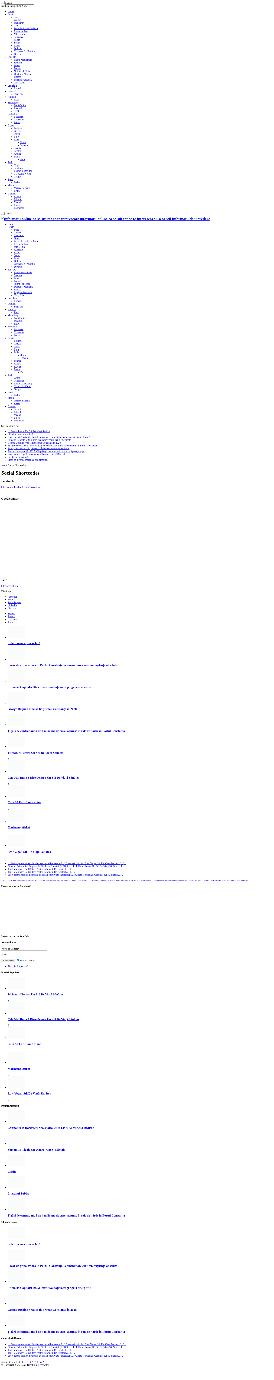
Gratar (17, 25)
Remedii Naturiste (56, 880)
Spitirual (18, 62)
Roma (23, 142)
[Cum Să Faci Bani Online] (16, 796)
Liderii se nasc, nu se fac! (20, 434)
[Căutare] (2, 3)
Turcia (17, 133)
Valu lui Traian (6, 880)
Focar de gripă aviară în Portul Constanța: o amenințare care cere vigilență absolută (49, 437)
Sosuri (17, 42)
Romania (12, 114)
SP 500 (37, 880)
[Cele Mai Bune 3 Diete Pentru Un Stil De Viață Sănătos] (16, 771)
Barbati (17, 68)
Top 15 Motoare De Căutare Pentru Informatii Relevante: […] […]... (42, 869)
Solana (43, 880)
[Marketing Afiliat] (16, 821)
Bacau (17, 122)
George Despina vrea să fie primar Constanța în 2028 (34, 442)
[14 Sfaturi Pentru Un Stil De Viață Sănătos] (16, 746)
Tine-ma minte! (27, 960)
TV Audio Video (22, 173)
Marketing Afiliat (19, 827)
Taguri (11, 622)
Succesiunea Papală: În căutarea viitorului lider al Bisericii (36, 454)
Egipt (16, 136)
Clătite (12, 1171)
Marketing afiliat (114, 880)
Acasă (4, 465)
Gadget (17, 176)
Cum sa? (12, 91)
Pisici (16, 99)
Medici (17, 202)
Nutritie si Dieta (22, 71)
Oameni (12, 193)
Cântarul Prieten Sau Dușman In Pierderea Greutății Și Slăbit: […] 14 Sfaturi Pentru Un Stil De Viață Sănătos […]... (66, 866)
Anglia (17, 153)
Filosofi (18, 199)
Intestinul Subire (18, 1193)
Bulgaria (18, 128)
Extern (11, 125)
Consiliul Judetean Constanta (198, 880)
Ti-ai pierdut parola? (18, 966)
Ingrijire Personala (23, 79)
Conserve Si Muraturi (25, 51)
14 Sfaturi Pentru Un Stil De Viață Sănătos (29, 431)
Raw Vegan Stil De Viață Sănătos (29, 851)
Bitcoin (233, 880)
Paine (17, 45)
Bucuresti (18, 116)
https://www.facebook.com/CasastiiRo (20, 487)
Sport (10, 179)
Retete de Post (21, 31)
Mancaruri (19, 22)
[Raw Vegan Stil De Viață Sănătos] (16, 845)
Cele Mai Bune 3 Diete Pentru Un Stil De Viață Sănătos (43, 777)
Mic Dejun (19, 34)
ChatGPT (218, 880)
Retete (11, 14)
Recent (11, 613)
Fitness (17, 76)
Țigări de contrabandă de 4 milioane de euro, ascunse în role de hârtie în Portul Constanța (52, 445)
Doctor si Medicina (23, 74)
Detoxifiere (164, 880)
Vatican (24, 145)
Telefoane (19, 168)
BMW (17, 190)
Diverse (18, 54)
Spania (17, 148)
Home (11, 11)
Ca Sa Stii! (27, 1362)
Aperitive (18, 37)
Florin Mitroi (147, 880)
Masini (11, 185)
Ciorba (212, 880)
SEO (16, 111)
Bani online (241, 880)
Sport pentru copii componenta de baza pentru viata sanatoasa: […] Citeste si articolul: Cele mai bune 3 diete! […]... (65, 874)
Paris (22, 159)
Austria (17, 151)
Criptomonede (174, 880)
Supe (16, 17)
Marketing (13, 102)
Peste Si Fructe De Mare (26, 28)
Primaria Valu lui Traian (72, 880)
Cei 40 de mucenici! (18, 457)
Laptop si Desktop (23, 170)
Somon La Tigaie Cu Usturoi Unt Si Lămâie (36, 1149)
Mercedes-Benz (22, 188)
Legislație (12, 85)
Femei (17, 65)
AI (247, 880)
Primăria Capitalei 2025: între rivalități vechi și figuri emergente (39, 440)
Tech (10, 162)
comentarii (13, 619)
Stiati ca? (18, 94)
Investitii (18, 108)
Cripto (17, 165)
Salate (17, 39)
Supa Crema (29, 880)
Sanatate (12, 57)
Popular (11, 616)
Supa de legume (19, 880)
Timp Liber (19, 82)
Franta (17, 156)
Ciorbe (17, 20)
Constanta (19, 119)
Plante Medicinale (23, 59)
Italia (16, 139)
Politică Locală (87, 880)
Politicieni (19, 208)
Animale (12, 96)
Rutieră (17, 88)
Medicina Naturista (100, 880)
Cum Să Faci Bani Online (24, 802)
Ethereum (156, 880)
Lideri (17, 205)
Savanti (17, 196)
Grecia (17, 131)
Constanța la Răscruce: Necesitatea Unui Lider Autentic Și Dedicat (51, 1127)
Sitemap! (39, 1362)
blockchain (226, 880)
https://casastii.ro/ (9, 586)
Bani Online (20, 105)
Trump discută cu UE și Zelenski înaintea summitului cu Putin (38, 448)
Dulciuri (18, 48)
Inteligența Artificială (128, 880)
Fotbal (17, 182)
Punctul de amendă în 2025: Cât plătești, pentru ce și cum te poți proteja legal (46, 451)
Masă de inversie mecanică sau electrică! (28, 459)
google (139, 880)
